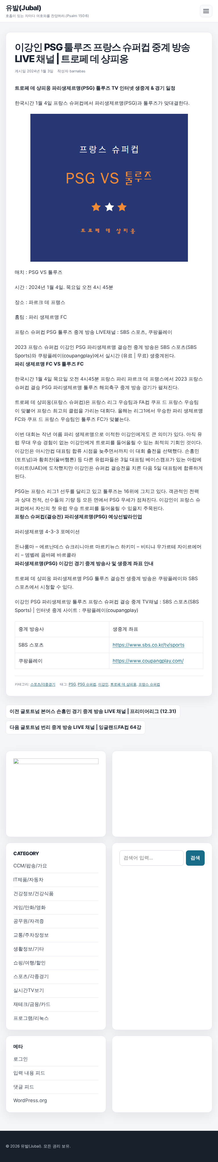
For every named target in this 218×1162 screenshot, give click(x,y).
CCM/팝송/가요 (30, 866)
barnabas (77, 71)
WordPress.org (30, 1100)
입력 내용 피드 (29, 1073)
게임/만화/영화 (29, 907)
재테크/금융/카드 (32, 1004)
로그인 (20, 1059)
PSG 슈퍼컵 (87, 684)
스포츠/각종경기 (42, 684)
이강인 (103, 684)
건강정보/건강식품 (33, 893)
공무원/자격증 (28, 921)
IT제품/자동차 (28, 879)
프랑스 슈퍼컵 (149, 684)
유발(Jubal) (23, 8)
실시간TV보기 (28, 990)
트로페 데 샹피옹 (123, 684)
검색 (195, 858)
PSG (72, 684)
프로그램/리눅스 (31, 1018)
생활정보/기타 (28, 949)
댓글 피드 (23, 1087)
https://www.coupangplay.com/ (148, 661)
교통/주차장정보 (31, 935)
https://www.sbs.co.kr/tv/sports (149, 645)
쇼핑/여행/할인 (29, 963)
